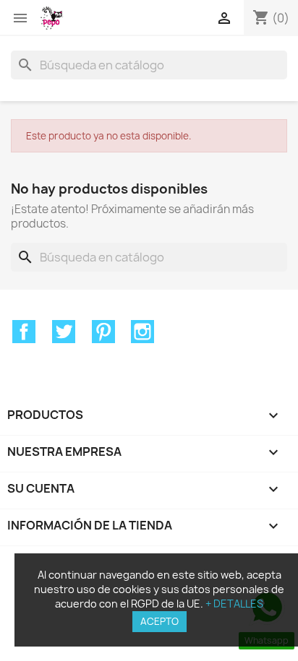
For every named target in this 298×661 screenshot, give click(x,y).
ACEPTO (159, 621)
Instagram (142, 331)
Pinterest (103, 331)
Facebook (23, 331)
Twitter (63, 331)
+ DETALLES (234, 603)
